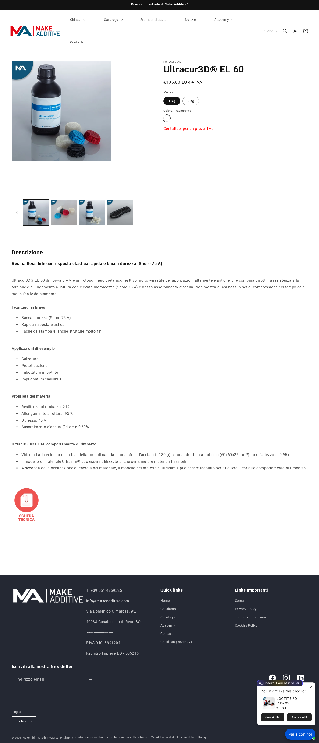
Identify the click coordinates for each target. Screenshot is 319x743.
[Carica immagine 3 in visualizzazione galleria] (92, 212)
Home (165, 601)
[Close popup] (311, 686)
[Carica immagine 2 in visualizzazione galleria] (64, 212)
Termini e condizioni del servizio (172, 737)
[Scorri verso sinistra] (17, 212)
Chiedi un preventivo (176, 642)
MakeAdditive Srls (35, 737)
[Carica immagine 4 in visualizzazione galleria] (120, 212)
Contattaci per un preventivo (188, 128)
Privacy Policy (246, 609)
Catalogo (167, 617)
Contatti (167, 633)
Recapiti (203, 737)
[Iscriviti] (90, 679)
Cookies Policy (246, 625)
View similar (273, 717)
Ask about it (299, 717)
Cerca (239, 601)
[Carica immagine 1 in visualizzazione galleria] (36, 212)
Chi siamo (168, 609)
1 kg (171, 101)
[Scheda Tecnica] (26, 523)
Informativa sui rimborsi (94, 737)
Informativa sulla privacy (130, 737)
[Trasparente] (166, 118)
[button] (113, 20)
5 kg (190, 101)
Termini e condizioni (250, 617)
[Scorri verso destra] (140, 212)
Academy (167, 625)
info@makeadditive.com (107, 601)
